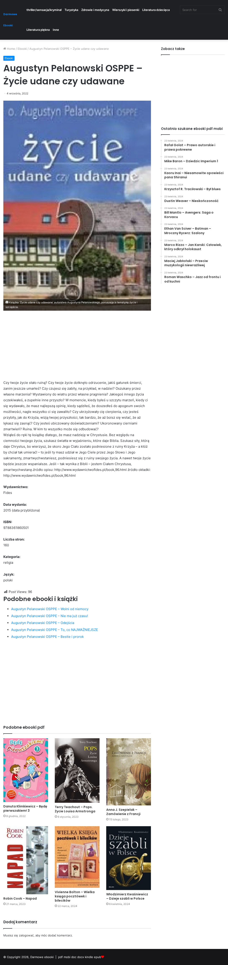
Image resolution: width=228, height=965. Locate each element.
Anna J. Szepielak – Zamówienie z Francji (123, 811)
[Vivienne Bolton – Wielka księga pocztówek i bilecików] (77, 857)
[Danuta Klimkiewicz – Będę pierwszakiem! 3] (25, 770)
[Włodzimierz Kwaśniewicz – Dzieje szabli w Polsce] (128, 858)
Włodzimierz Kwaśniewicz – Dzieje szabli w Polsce (127, 896)
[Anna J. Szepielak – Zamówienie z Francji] (128, 771)
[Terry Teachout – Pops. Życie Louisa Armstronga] (77, 770)
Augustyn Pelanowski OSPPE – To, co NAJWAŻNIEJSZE (54, 630)
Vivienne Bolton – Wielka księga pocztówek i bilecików (75, 896)
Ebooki (22, 48)
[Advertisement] (77, 348)
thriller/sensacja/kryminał (43, 10)
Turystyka (71, 10)
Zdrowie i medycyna (95, 10)
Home (10, 48)
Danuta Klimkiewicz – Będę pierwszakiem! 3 (25, 808)
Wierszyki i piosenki (125, 10)
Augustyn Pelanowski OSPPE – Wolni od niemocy (49, 609)
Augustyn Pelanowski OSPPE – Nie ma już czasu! (49, 616)
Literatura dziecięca (156, 10)
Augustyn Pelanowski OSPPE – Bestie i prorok (47, 636)
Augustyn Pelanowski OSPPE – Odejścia (42, 623)
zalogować (26, 935)
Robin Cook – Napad (20, 898)
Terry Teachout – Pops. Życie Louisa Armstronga (75, 809)
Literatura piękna (38, 29)
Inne (56, 29)
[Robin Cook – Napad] (25, 860)
